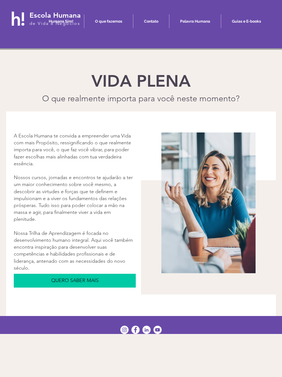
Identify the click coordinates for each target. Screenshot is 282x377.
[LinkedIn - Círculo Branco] (146, 330)
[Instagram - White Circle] (124, 330)
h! (17, 19)
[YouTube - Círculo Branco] (157, 330)
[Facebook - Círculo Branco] (135, 330)
